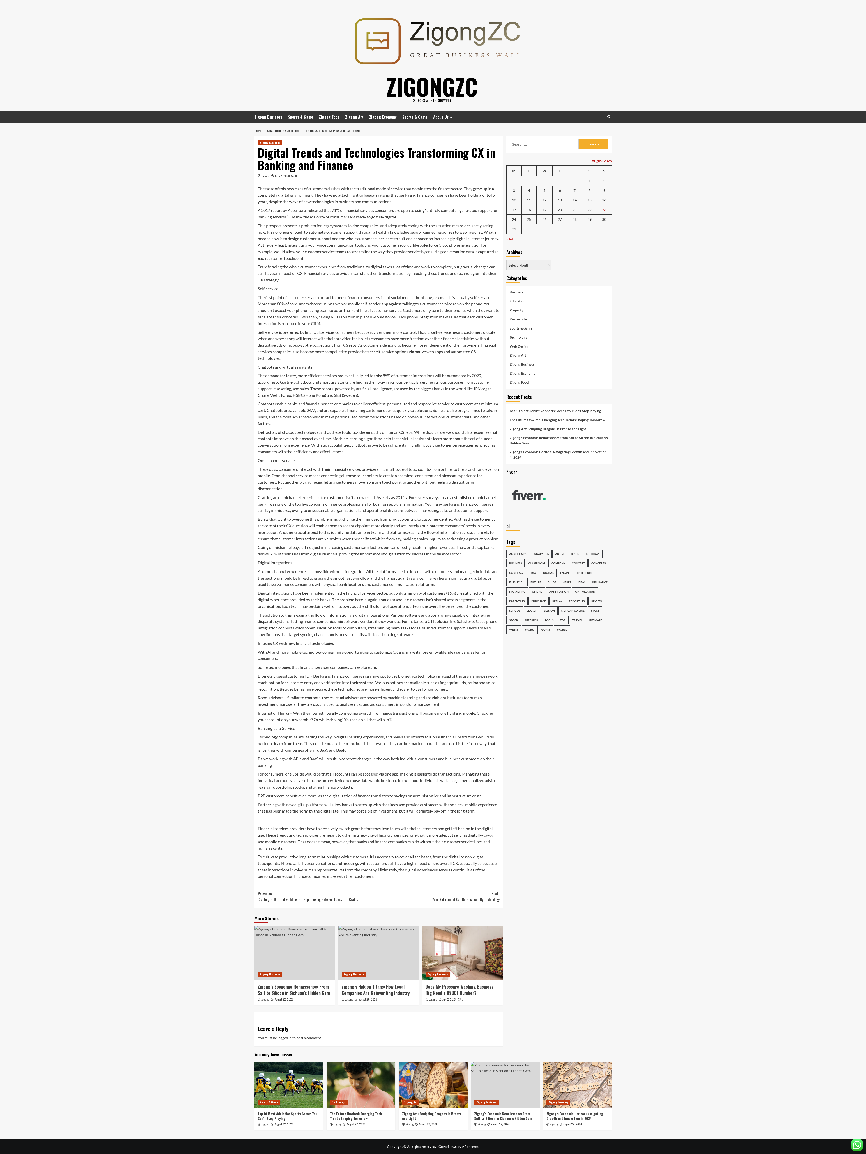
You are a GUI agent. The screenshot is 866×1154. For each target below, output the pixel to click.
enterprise (585, 572)
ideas (581, 582)
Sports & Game (300, 117)
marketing (517, 591)
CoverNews (447, 1146)
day (534, 572)
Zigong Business (268, 117)
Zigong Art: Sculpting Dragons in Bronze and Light (548, 429)
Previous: (308, 896)
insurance (600, 582)
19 (544, 209)
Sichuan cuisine (573, 610)
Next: (466, 896)
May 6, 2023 (282, 176)
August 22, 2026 (284, 999)
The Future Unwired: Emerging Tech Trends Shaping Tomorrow (557, 420)
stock (513, 620)
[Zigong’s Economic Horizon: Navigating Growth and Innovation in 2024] (577, 1085)
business (515, 563)
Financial (516, 582)
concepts (598, 563)
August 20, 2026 (368, 999)
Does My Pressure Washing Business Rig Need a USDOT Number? (459, 989)
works (545, 629)
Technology (518, 337)
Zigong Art (354, 117)
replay (557, 601)
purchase (538, 601)
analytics (541, 553)
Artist (559, 553)
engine (565, 572)
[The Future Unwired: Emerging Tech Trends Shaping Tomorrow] (361, 1085)
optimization (585, 591)
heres (567, 582)
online (537, 591)
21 (575, 209)
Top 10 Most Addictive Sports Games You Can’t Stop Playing (555, 411)
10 (514, 200)
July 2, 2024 (449, 999)
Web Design (519, 346)
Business (516, 292)
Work (529, 629)
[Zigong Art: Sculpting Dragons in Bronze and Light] (433, 1085)
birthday (593, 553)
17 (514, 209)
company (558, 563)
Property (516, 310)
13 (560, 200)
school (514, 610)
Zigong (266, 176)
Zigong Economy (383, 117)
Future (535, 582)
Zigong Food (329, 117)
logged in (285, 1038)
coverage (516, 572)
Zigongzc (432, 86)
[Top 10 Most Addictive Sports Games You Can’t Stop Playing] (288, 1085)
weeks (513, 629)
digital (548, 572)
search (532, 610)
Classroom (536, 563)
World (562, 629)
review (596, 601)
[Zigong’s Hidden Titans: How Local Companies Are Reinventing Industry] (378, 953)
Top (563, 620)
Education (517, 301)
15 (589, 200)
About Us (441, 117)
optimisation (559, 591)
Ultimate (595, 620)
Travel (577, 620)
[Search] (609, 117)
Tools (549, 620)
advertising (518, 553)
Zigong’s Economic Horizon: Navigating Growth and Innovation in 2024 (558, 454)
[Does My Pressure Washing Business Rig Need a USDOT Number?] (462, 953)
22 (589, 209)
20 (560, 209)
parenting (517, 601)
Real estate (518, 319)
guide (552, 582)
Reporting (577, 601)
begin (575, 553)
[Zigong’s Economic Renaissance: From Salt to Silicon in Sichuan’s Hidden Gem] (294, 953)
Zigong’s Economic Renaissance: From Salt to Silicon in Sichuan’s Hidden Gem (294, 989)
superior (531, 620)
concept (578, 563)
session (549, 610)
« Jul (509, 239)
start (595, 610)
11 (529, 200)
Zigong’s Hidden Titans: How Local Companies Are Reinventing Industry (376, 989)
